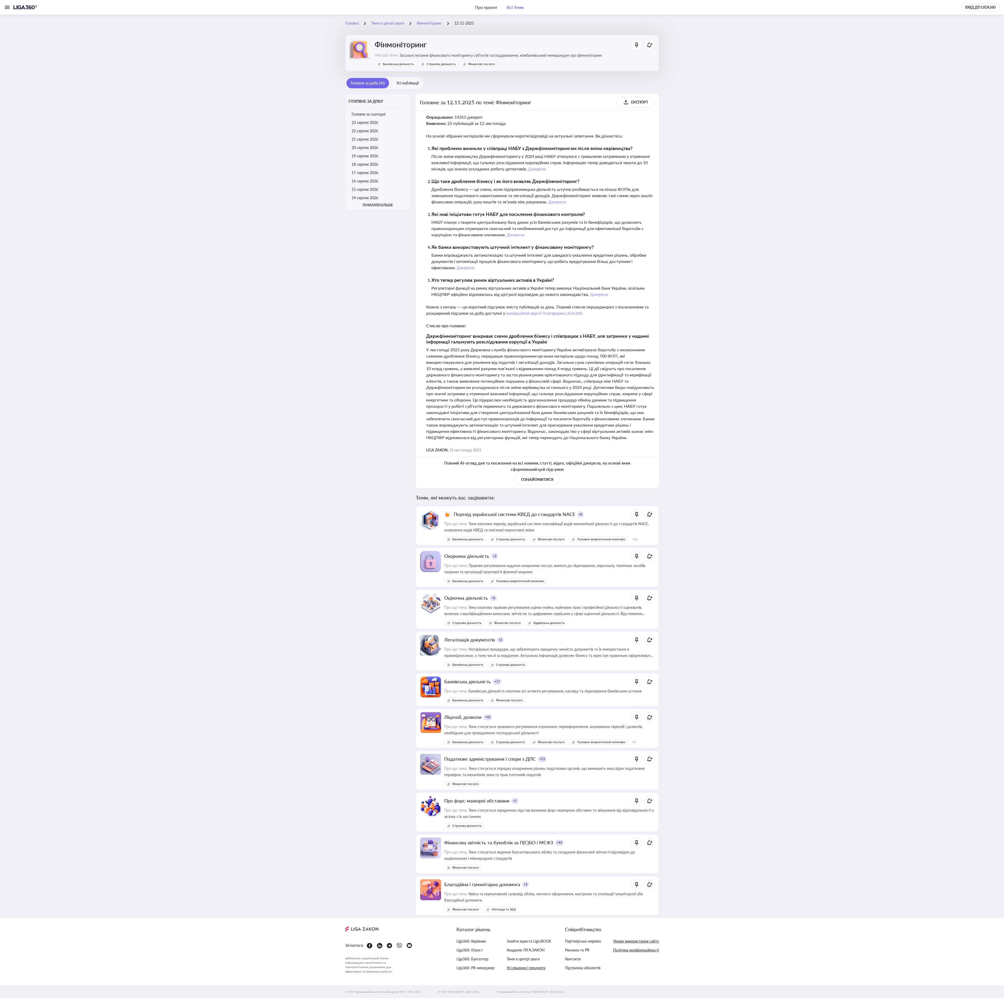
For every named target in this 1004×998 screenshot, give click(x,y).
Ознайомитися (537, 479)
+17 (497, 682)
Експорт (639, 102)
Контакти (573, 959)
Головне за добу (366, 101)
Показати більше (378, 205)
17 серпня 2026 (365, 172)
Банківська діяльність (398, 64)
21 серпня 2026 (365, 139)
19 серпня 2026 (365, 156)
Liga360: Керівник (471, 941)
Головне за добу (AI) (368, 83)
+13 (542, 759)
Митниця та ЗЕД (504, 909)
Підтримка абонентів (583, 968)
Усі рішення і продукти (526, 968)
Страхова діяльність (441, 64)
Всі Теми (515, 7)
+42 (487, 717)
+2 (495, 556)
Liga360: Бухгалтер (472, 959)
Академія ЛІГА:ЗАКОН (526, 950)
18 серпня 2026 (365, 164)
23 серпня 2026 (365, 122)
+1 (515, 801)
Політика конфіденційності (636, 950)
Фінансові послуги (481, 64)
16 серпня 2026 (365, 181)
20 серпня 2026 (365, 147)
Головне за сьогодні (368, 114)
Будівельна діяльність (549, 623)
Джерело (537, 168)
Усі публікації (407, 83)
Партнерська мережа (583, 941)
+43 (559, 843)
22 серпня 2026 (365, 131)
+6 (581, 514)
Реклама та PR (577, 950)
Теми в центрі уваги (523, 959)
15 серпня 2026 (365, 189)
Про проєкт (486, 7)
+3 (525, 884)
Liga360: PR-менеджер (475, 968)
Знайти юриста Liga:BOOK (529, 941)
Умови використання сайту (636, 941)
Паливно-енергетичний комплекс (601, 539)
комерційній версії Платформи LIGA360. (544, 313)
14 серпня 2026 (365, 198)
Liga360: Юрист (470, 950)
